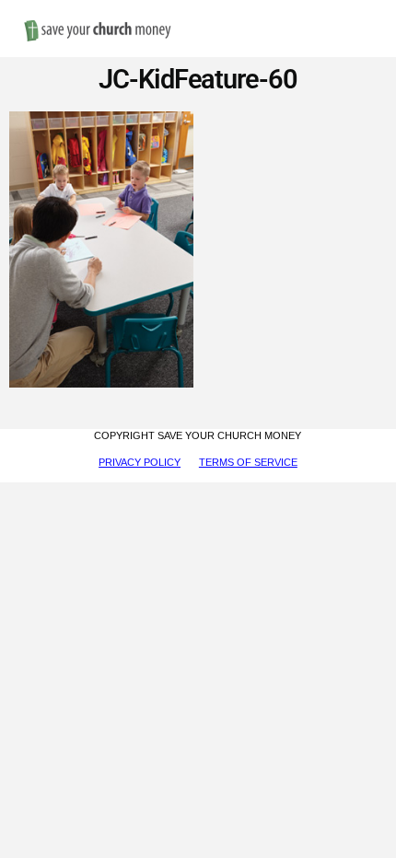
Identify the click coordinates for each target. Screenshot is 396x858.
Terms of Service (248, 462)
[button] (364, 10)
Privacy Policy (140, 462)
